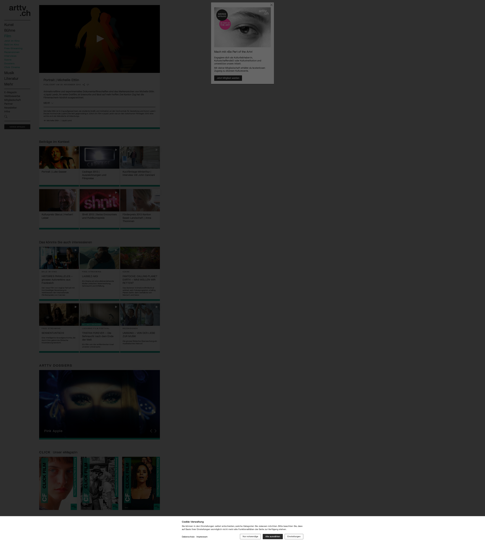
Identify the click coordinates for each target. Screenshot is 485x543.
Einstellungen (294, 536)
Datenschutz (188, 536)
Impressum (202, 536)
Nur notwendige (250, 536)
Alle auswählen (272, 536)
